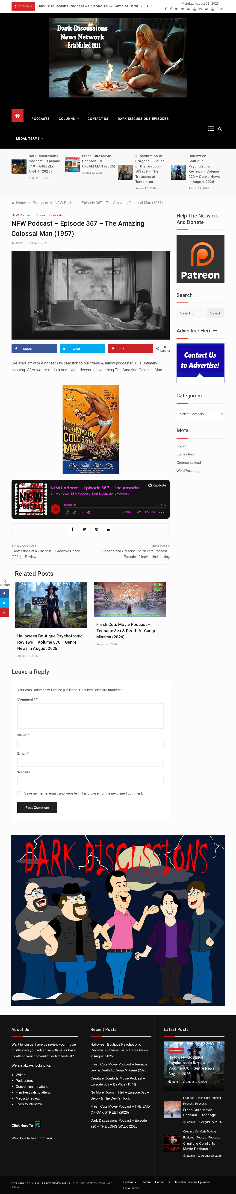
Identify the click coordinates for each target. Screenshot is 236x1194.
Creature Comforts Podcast (200, 1131)
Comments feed (189, 462)
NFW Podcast (22, 215)
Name (23, 735)
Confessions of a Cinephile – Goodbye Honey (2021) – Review (46, 554)
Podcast (40, 215)
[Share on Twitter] (4, 603)
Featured (176, 1050)
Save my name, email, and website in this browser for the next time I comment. (83, 793)
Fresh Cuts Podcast (208, 1098)
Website (23, 772)
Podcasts (41, 118)
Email (23, 753)
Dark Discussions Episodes (143, 118)
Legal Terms (28, 138)
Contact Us (98, 118)
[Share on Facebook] (4, 593)
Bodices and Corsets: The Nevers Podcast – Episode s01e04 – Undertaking (136, 554)
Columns (67, 118)
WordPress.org (188, 470)
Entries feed (186, 454)
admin (19, 243)
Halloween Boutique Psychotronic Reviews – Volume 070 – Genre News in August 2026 (50, 642)
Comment (26, 699)
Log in (181, 446)
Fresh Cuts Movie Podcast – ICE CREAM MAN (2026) (98, 161)
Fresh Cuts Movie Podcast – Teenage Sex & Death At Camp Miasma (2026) (125, 630)
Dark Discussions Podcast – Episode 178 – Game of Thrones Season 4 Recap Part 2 (110, 6)
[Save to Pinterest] (4, 612)
